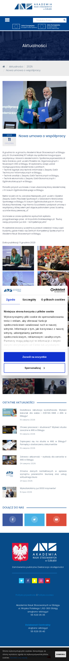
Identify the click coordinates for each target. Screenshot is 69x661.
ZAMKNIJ (60, 654)
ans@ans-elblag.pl (37, 611)
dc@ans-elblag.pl (38, 628)
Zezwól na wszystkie (34, 356)
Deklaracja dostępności (51, 567)
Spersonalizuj (33, 367)
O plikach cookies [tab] (53, 299)
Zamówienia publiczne (24, 567)
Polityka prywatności (26, 595)
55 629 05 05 (38, 614)
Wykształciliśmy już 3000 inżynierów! (38, 488)
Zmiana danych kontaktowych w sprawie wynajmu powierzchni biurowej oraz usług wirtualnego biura (43, 474)
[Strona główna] (4, 66)
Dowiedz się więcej (18, 657)
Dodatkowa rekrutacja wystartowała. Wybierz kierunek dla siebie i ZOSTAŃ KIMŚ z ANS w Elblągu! (43, 413)
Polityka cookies (46, 595)
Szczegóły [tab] (29, 299)
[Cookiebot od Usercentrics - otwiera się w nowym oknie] (50, 290)
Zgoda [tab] (10, 299)
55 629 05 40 (38, 631)
